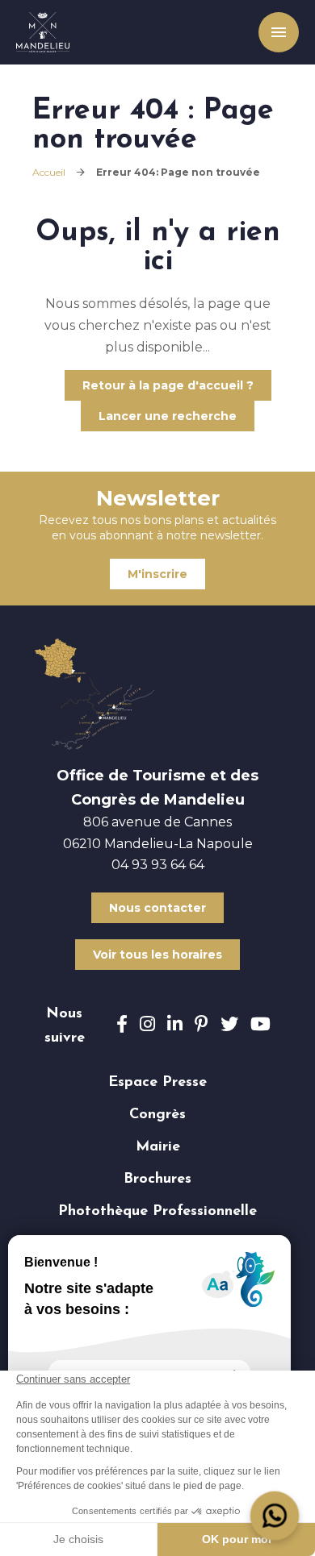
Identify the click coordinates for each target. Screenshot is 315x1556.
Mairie (158, 1147)
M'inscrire (157, 574)
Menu (274, 32)
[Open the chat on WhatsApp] (275, 1516)
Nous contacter (157, 908)
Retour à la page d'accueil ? (168, 385)
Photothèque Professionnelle (157, 1211)
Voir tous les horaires (157, 954)
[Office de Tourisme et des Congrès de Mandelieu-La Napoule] (42, 32)
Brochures (157, 1179)
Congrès (157, 1115)
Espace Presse (157, 1082)
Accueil (48, 172)
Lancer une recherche (168, 416)
